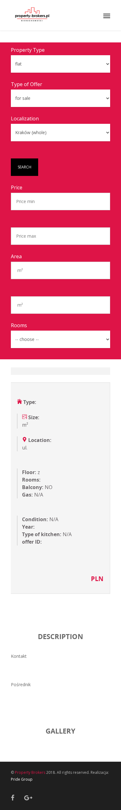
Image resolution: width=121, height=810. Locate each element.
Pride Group (22, 779)
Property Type (28, 49)
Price (16, 187)
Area (16, 256)
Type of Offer (26, 84)
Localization (25, 118)
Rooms (19, 325)
